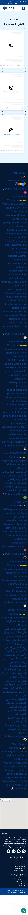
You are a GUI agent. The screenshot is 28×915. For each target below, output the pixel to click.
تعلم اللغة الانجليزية (18, 864)
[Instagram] (19, 851)
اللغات (14, 912)
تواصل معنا (14, 903)
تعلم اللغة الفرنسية (18, 862)
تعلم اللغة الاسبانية (18, 866)
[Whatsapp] (8, 851)
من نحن (14, 906)
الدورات (14, 909)
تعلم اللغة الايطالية (18, 868)
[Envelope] (14, 851)
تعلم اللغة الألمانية (18, 870)
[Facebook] (24, 851)
